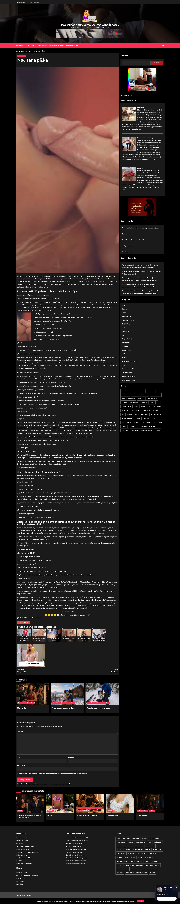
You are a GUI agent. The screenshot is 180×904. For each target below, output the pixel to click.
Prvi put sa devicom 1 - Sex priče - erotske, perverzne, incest (141, 271)
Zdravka (140, 168)
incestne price (126, 406)
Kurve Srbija (20, 881)
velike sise (125, 430)
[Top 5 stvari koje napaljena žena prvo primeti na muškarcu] (30, 803)
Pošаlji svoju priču (34, 2)
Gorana (124, 234)
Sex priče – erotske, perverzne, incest (89, 24)
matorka (147, 410)
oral (138, 418)
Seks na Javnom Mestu (68, 702)
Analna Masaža (152, 280)
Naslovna (19, 45)
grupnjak (141, 399)
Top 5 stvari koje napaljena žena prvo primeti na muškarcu (140, 228)
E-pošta (71, 757)
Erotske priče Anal (128, 320)
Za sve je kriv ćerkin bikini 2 (75, 843)
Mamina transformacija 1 (74, 846)
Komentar (21, 732)
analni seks (131, 391)
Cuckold (124, 313)
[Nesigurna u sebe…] (120, 803)
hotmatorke (133, 402)
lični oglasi (125, 410)
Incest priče (29, 45)
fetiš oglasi (131, 399)
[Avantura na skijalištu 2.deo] (67, 694)
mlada (137, 414)
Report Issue (24, 622)
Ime (19, 757)
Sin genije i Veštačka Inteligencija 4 (77, 858)
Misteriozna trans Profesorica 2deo (145, 293)
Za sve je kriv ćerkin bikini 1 (75, 855)
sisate (161, 422)
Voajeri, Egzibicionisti (129, 376)
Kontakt (29, 895)
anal (123, 391)
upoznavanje (133, 426)
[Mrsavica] (129, 113)
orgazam (146, 418)
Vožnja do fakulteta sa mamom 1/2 (77, 841)
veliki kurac (135, 430)
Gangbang (125, 331)
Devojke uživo (21, 878)
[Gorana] (60, 803)
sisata (154, 422)
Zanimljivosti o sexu (56, 45)
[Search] (163, 45)
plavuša (154, 418)
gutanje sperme (152, 399)
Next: (114, 671)
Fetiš (123, 328)
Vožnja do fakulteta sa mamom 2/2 (77, 838)
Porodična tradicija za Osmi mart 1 (145, 267)
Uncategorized (127, 373)
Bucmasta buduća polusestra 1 (144, 287)
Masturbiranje (126, 350)
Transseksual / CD (128, 369)
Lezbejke (125, 346)
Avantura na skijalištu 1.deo (98, 708)
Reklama (124, 358)
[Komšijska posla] (150, 803)
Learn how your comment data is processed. (56, 784)
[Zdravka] (129, 174)
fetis (123, 399)
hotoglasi (144, 402)
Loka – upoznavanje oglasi (146, 138)
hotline (124, 402)
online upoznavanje (128, 418)
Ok (141, 901)
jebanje (136, 406)
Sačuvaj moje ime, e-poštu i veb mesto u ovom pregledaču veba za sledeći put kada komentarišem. (53, 773)
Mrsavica (140, 107)
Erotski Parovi (21, 56)
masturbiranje (136, 410)
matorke (156, 410)
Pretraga (124, 55)
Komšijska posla (127, 252)
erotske (145, 395)
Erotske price (21, 702)
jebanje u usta (145, 406)
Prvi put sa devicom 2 (129, 274)
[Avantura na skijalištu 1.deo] (102, 694)
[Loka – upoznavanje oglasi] (129, 144)
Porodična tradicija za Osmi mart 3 (133, 240)
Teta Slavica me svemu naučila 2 (76, 863)
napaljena (144, 414)
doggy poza (150, 391)
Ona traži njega (156, 414)
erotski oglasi (155, 395)
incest (152, 402)
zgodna (157, 430)
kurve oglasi (157, 406)
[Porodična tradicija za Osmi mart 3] (90, 803)
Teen (123, 365)
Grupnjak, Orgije (127, 339)
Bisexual (124, 309)
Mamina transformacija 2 (74, 852)
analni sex (140, 391)
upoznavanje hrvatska (147, 426)
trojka (124, 426)
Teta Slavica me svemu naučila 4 (76, 849)
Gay (123, 335)
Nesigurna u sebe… (128, 246)
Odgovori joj (167, 898)
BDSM (124, 305)
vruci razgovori (146, 430)
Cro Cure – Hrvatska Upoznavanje (27, 875)
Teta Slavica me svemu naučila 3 (76, 861)
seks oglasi (137, 422)
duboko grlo (136, 395)
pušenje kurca (126, 422)
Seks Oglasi (20, 884)
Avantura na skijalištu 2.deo (63, 708)
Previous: (22, 671)
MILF (123, 354)
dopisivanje (125, 395)
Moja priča (21, 708)
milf (123, 414)
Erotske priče (41, 45)
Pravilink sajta (20, 895)
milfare (129, 414)
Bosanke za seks (21, 872)
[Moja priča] (32, 694)
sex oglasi (146, 422)
